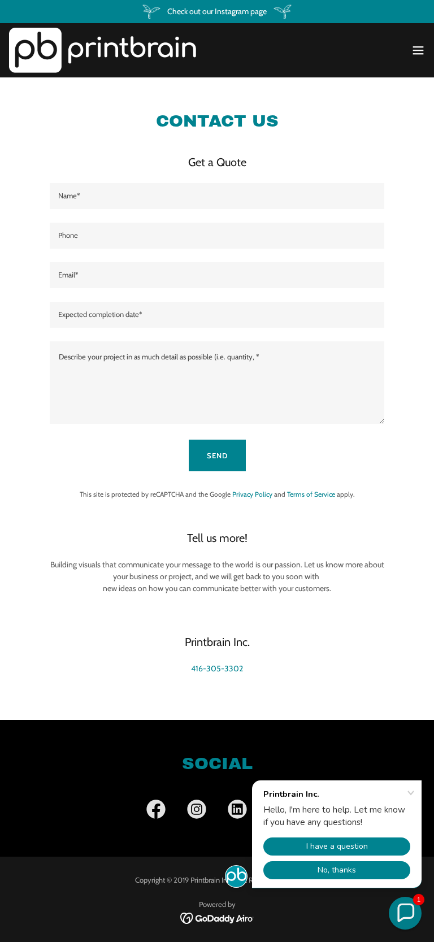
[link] (102, 50)
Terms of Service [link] (311, 494)
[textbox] (217, 196)
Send (217, 455)
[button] (418, 50)
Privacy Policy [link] (252, 494)
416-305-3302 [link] (217, 668)
